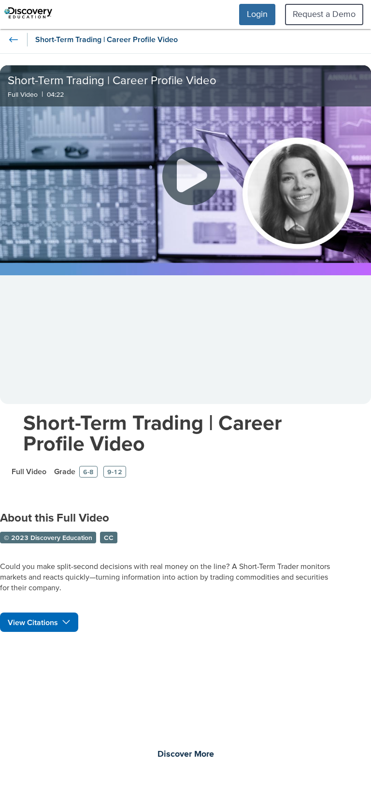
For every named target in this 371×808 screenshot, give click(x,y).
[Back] (13, 39)
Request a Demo (324, 14)
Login (257, 14)
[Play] (191, 176)
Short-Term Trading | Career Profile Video (152, 432)
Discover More (185, 754)
